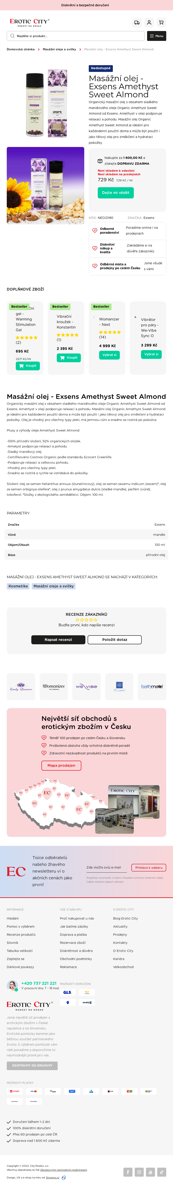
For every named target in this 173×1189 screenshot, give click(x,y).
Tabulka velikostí (20, 951)
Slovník (12, 943)
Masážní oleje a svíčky (59, 49)
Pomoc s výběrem (20, 926)
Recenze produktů (21, 934)
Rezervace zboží (73, 943)
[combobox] (76, 36)
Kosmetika (18, 586)
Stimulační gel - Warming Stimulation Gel (26, 319)
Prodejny (120, 934)
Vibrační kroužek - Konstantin (66, 322)
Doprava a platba (73, 934)
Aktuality (120, 926)
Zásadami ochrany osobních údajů (142, 878)
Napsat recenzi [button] (58, 640)
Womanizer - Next (109, 322)
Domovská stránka (21, 49)
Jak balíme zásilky (74, 926)
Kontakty (120, 943)
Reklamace (68, 967)
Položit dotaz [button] (114, 640)
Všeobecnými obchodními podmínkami (63, 1170)
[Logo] (29, 22)
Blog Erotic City (125, 918)
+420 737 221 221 (39, 984)
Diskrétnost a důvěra (76, 951)
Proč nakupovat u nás (77, 918)
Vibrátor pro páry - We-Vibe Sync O (150, 328)
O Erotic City (123, 951)
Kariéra (118, 959)
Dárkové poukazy (20, 967)
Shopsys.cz (52, 1177)
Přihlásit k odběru (148, 867)
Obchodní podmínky (76, 959)
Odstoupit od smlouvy (32, 1065)
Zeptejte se (15, 959)
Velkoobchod (123, 967)
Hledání (13, 918)
